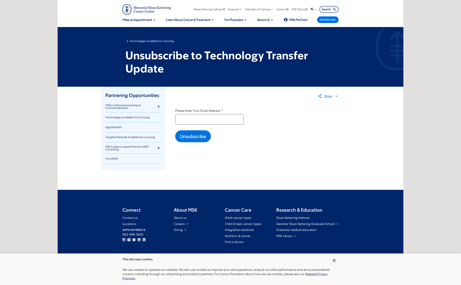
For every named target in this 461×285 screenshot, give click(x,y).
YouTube (139, 239)
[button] (235, 9)
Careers (179, 224)
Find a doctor (234, 242)
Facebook (128, 239)
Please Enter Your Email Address (198, 110)
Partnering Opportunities (132, 95)
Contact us (130, 218)
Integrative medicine (239, 230)
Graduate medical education (296, 230)
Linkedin (144, 239)
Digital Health (113, 127)
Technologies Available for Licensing (152, 41)
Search (326, 9)
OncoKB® (111, 158)
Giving (178, 230)
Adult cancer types (238, 218)
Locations (129, 224)
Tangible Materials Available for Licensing (130, 137)
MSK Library (284, 236)
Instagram (123, 239)
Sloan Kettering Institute (293, 218)
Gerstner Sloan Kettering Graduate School (306, 224)
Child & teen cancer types (243, 224)
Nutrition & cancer (237, 236)
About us (180, 218)
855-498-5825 (132, 234)
